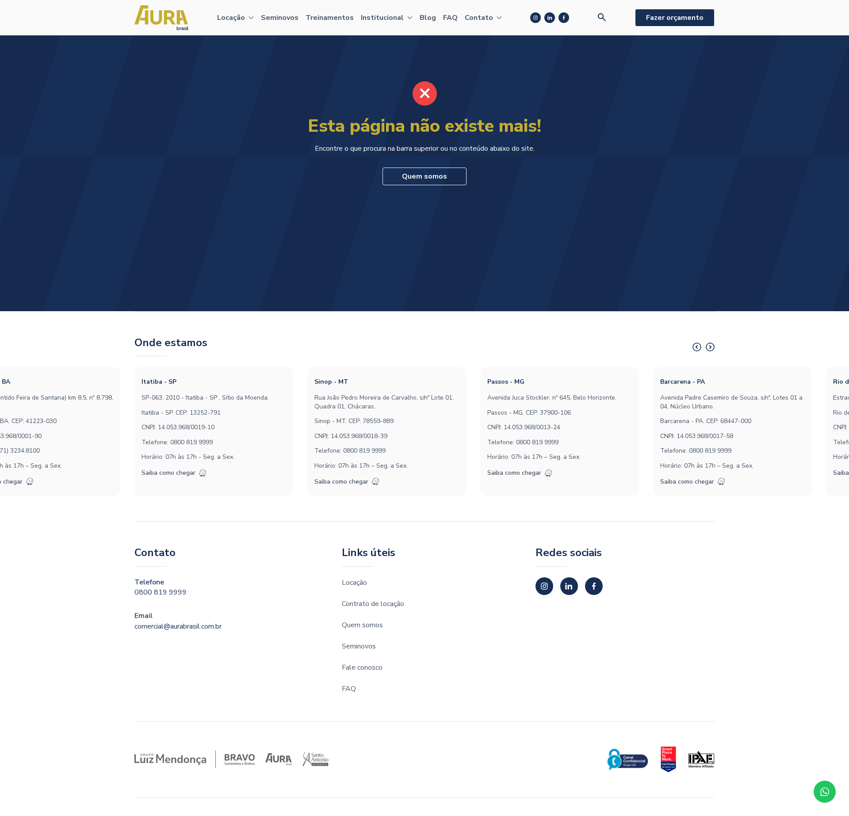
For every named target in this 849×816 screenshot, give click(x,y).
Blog (428, 18)
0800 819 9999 (191, 442)
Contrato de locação (373, 604)
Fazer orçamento (675, 18)
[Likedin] (549, 17)
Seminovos (279, 18)
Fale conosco (362, 667)
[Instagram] (535, 17)
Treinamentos (330, 18)
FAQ (450, 18)
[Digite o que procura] (602, 17)
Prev (696, 347)
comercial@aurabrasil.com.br (178, 626)
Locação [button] (231, 18)
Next (710, 347)
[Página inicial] (161, 17)
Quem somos (424, 176)
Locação (354, 582)
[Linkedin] (569, 586)
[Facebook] (563, 17)
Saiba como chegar (168, 473)
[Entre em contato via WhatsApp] (825, 792)
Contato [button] (479, 18)
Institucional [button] (382, 18)
